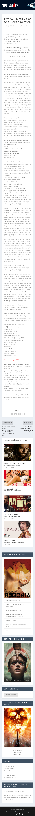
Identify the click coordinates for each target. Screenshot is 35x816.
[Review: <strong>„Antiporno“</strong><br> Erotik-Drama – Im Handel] (17, 478)
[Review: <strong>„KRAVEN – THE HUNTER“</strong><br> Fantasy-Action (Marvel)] (17, 452)
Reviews (18, 26)
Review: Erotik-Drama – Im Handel (12, 490)
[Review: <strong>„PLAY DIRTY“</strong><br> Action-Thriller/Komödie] (17, 503)
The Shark (14, 379)
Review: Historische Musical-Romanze (14, 541)
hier (19, 754)
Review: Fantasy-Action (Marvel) (15, 464)
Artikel (8, 395)
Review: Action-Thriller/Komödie (12, 515)
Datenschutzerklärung (22, 812)
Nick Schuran (20, 809)
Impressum (9, 812)
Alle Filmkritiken (11, 695)
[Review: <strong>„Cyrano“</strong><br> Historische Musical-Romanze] (17, 529)
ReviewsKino (25, 26)
